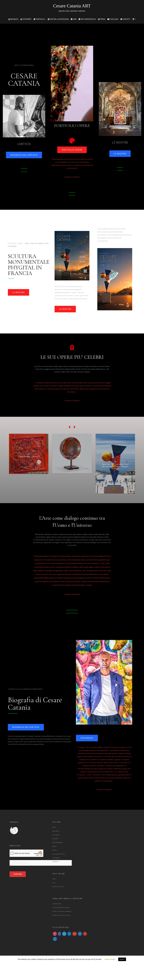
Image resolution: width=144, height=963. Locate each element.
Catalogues (56, 858)
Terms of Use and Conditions (62, 911)
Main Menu (55, 831)
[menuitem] (134, 19)
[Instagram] (54, 933)
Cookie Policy (56, 904)
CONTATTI (126, 19)
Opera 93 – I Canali (29, 456)
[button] (69, 427)
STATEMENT (27, 19)
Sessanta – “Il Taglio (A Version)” (115, 460)
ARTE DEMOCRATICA (88, 19)
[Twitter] (64, 933)
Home (54, 827)
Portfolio (55, 839)
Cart (53, 883)
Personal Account (58, 886)
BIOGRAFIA (14, 19)
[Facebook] (59, 933)
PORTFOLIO (39, 19)
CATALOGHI (113, 19)
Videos (54, 850)
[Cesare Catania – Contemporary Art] (72, 9)
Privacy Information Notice (61, 908)
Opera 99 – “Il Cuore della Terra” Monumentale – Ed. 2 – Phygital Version (72, 466)
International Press (58, 854)
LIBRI (74, 19)
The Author (56, 835)
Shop (54, 879)
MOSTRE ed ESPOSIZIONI (59, 19)
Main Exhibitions (57, 843)
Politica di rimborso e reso (61, 915)
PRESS (102, 19)
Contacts (55, 862)
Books (54, 846)
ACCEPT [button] (122, 959)
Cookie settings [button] (109, 959)
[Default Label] (69, 933)
